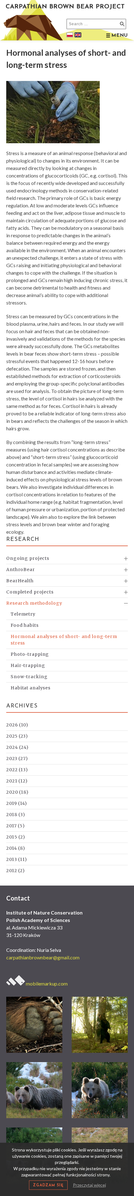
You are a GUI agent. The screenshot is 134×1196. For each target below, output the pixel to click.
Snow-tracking (29, 676)
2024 (17, 747)
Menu (119, 35)
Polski (70, 35)
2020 (17, 792)
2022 (17, 770)
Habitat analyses (30, 688)
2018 (15, 814)
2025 (17, 736)
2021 (17, 781)
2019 (16, 803)
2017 (15, 826)
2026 (17, 725)
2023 (17, 758)
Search (122, 24)
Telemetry (23, 614)
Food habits (25, 625)
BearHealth (20, 581)
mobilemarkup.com (46, 983)
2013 (16, 859)
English (78, 35)
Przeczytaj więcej (89, 1185)
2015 (15, 837)
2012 (15, 870)
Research (22, 539)
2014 (15, 848)
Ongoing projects (27, 558)
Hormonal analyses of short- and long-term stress (64, 640)
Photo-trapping (30, 654)
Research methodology (34, 603)
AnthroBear (20, 569)
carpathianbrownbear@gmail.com (42, 957)
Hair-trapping (28, 665)
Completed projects (30, 592)
